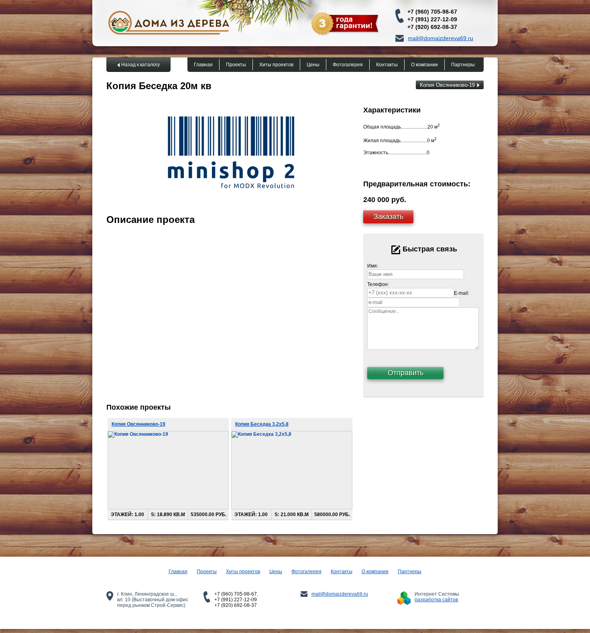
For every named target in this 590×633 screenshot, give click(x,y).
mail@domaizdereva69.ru (440, 38)
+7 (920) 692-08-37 (432, 27)
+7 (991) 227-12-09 (432, 19)
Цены (313, 64)
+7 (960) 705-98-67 (432, 11)
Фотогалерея (348, 64)
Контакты (387, 64)
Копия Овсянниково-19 (447, 85)
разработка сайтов (436, 599)
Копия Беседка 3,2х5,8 (262, 424)
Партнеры (463, 64)
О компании (424, 64)
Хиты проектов (276, 64)
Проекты (236, 64)
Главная (203, 64)
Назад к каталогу (140, 64)
